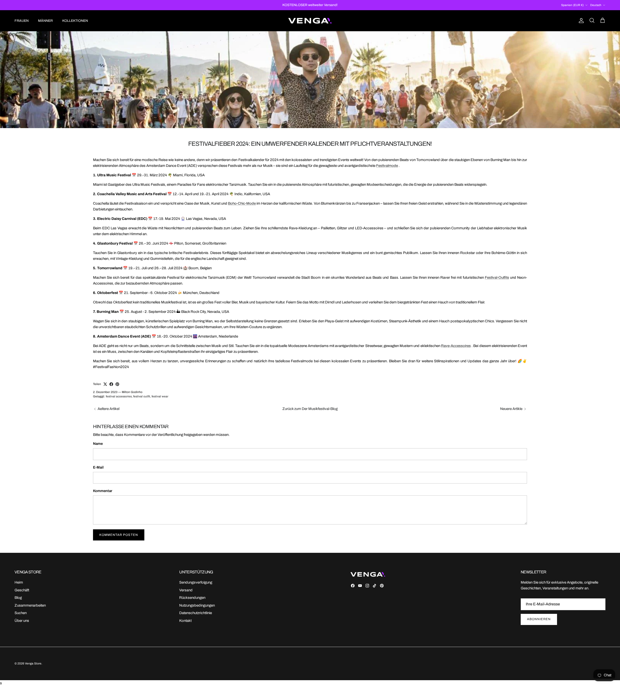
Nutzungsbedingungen (197, 605)
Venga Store (33, 663)
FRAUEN (22, 21)
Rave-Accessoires (456, 346)
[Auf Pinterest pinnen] (117, 384)
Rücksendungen (192, 598)
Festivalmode (387, 166)
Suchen (21, 613)
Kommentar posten (118, 535)
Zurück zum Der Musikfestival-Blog (310, 409)
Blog (18, 598)
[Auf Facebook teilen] (111, 384)
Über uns (22, 621)
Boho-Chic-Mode (242, 203)
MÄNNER (45, 21)
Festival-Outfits (497, 277)
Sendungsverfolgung (195, 582)
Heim (19, 582)
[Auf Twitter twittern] (105, 384)
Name (98, 444)
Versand (186, 590)
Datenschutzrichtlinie (195, 613)
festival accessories (119, 396)
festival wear (160, 396)
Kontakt (185, 621)
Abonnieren (539, 619)
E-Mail (98, 467)
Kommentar (102, 491)
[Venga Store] (310, 20)
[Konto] (580, 20)
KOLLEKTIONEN (75, 21)
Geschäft (22, 590)
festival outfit (141, 396)
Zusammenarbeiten (30, 605)
